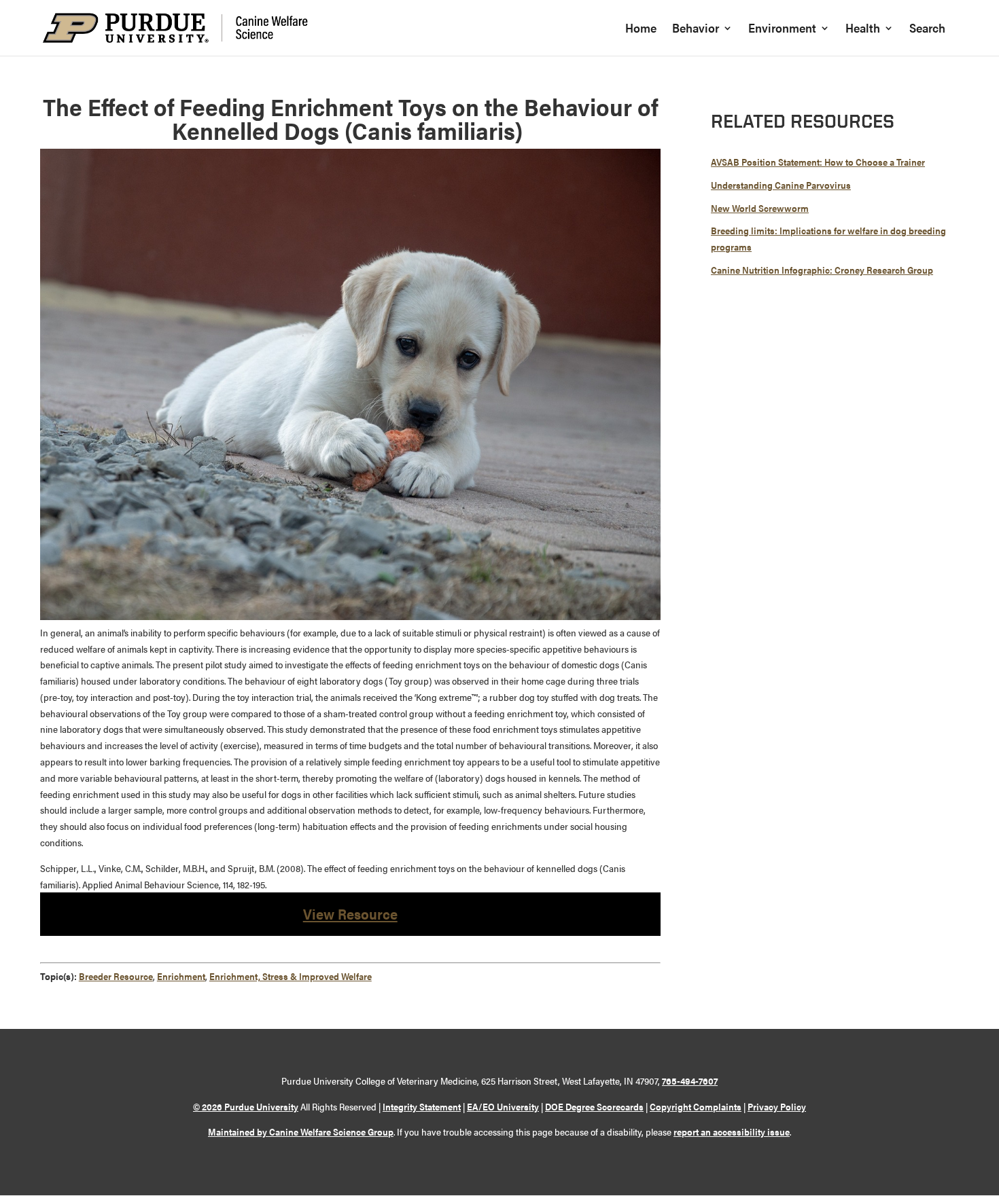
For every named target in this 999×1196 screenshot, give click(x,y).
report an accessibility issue (731, 1131)
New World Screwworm (760, 208)
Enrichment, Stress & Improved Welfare (290, 976)
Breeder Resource (116, 976)
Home (640, 29)
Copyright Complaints (695, 1106)
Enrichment (181, 976)
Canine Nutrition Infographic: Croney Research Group (822, 269)
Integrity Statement (422, 1106)
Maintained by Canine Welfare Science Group (300, 1131)
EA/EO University (503, 1106)
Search (927, 29)
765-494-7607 (690, 1080)
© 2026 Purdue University (245, 1106)
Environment (782, 29)
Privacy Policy (777, 1106)
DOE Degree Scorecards (594, 1106)
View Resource (350, 913)
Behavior (695, 29)
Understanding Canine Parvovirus (781, 185)
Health (862, 29)
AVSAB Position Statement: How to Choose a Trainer (818, 161)
